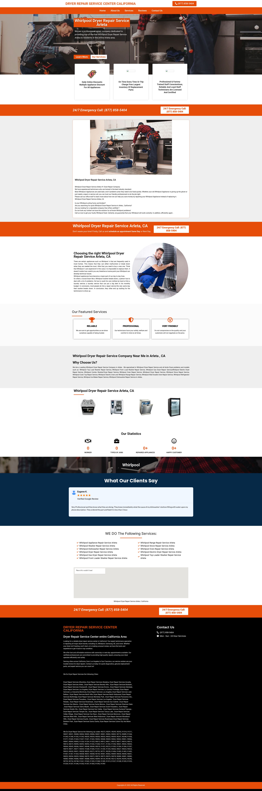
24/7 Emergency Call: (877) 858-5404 (100, 110)
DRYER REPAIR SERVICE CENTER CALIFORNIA (101, 4)
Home (103, 10)
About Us (115, 10)
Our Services (99, 57)
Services (129, 10)
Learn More (82, 57)
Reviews (142, 10)
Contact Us (157, 10)
